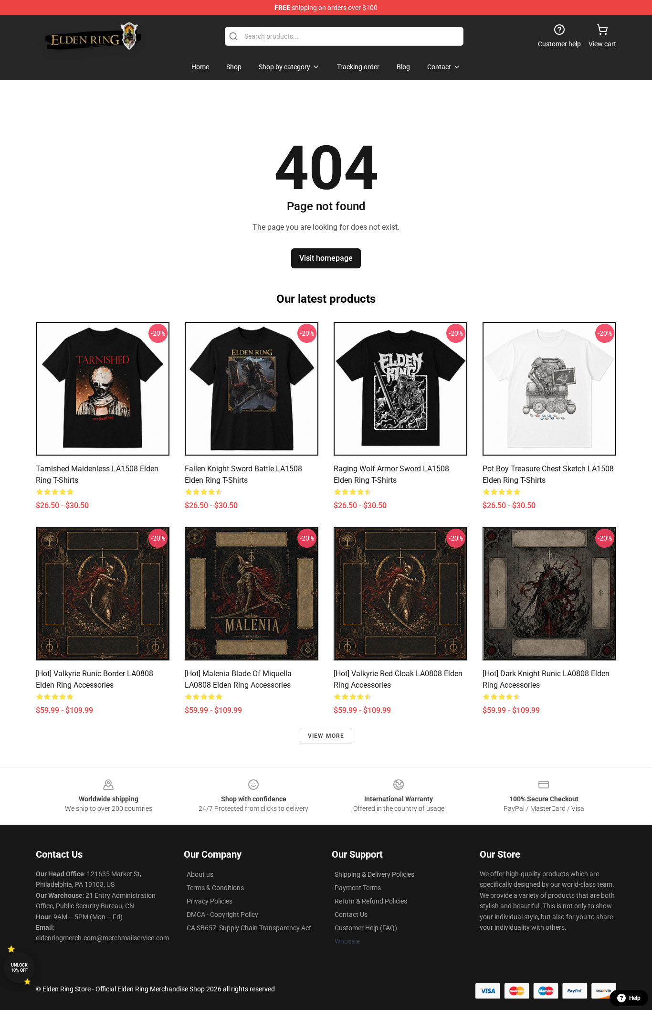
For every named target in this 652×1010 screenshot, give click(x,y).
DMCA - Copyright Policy (222, 914)
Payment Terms (358, 888)
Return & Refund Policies (371, 901)
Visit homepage (326, 258)
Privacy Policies (209, 901)
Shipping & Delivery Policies (374, 874)
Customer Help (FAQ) (366, 928)
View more (326, 736)
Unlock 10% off (19, 968)
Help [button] (635, 998)
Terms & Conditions (215, 888)
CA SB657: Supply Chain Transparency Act (249, 928)
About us (200, 874)
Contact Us (351, 914)
